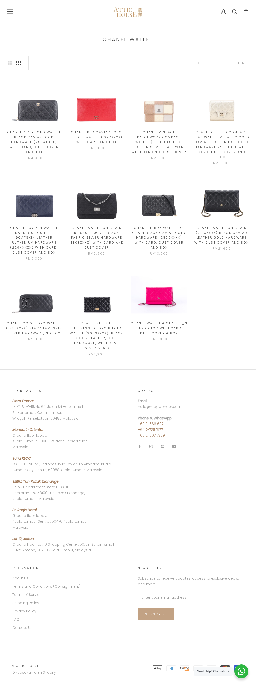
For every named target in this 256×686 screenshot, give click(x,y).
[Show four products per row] (18, 63)
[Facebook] (140, 446)
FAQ (16, 619)
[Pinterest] (162, 446)
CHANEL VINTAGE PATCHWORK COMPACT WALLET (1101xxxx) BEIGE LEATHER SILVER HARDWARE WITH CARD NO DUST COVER (159, 142)
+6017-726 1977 (150, 429)
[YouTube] (174, 446)
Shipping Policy (25, 602)
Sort (200, 63)
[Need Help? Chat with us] (241, 671)
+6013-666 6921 (151, 423)
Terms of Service (27, 594)
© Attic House (26, 666)
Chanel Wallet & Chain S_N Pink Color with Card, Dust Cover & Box (159, 328)
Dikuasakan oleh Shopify (34, 672)
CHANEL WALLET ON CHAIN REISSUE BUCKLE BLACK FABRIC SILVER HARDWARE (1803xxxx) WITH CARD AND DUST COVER (97, 238)
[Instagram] (151, 446)
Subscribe (156, 614)
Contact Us (22, 627)
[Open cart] (246, 11)
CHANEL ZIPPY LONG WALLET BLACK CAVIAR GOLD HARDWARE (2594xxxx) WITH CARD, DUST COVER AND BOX (34, 142)
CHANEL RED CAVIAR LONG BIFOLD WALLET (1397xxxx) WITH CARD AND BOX (97, 137)
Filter (238, 63)
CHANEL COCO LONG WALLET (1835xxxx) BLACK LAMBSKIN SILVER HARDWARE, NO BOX (34, 328)
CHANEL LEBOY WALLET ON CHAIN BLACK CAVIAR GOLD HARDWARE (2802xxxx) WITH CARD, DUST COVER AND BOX (159, 238)
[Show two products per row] (10, 63)
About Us (20, 578)
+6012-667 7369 (151, 435)
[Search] (235, 11)
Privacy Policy (24, 611)
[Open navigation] (11, 11)
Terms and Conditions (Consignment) (46, 586)
